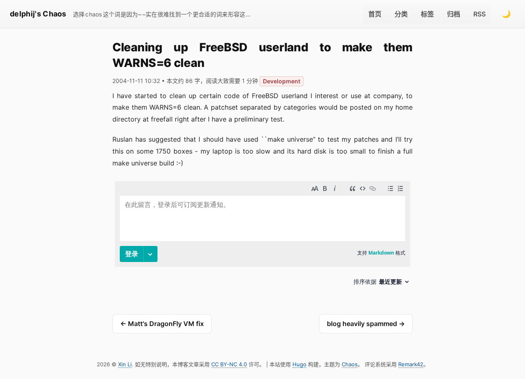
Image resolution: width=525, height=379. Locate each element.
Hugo (299, 364)
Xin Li (125, 364)
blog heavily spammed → (366, 323)
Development (281, 81)
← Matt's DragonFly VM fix (162, 323)
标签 (427, 14)
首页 (374, 14)
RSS (479, 14)
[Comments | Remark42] (262, 236)
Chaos (350, 364)
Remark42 (410, 364)
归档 (453, 14)
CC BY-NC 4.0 (229, 364)
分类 (401, 14)
